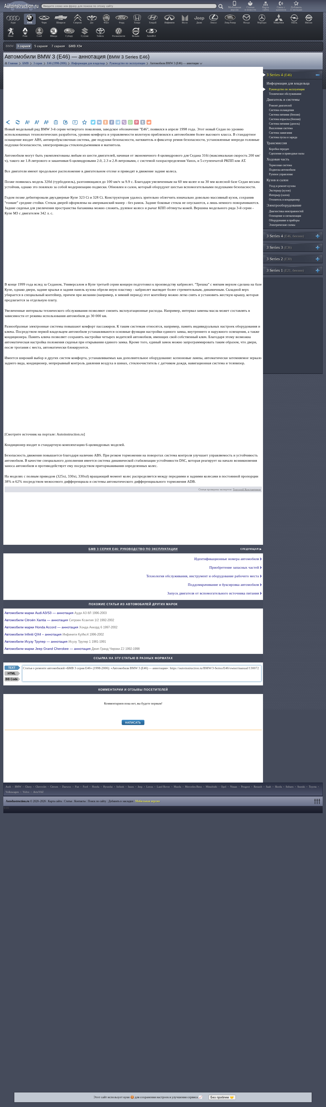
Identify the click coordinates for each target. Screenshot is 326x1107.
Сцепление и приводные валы (286, 153)
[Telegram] (118, 122)
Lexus (149, 786)
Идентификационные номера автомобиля (226, 559)
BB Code (11, 679)
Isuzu (131, 786)
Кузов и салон (277, 180)
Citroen (54, 786)
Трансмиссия (277, 143)
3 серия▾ (24, 46)
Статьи (68, 801)
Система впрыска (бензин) (284, 119)
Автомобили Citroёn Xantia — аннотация (59, 620)
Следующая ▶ (251, 549)
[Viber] (124, 122)
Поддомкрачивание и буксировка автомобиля (223, 585)
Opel (223, 786)
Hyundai (108, 786)
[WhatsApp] (130, 122)
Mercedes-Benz (193, 786)
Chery (28, 786)
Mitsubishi (211, 786)
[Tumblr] (142, 122)
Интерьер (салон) (279, 195)
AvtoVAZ (38, 791)
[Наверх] (318, 801)
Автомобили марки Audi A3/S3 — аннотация (56, 613)
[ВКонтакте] (99, 122)
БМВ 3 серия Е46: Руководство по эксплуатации (133, 549)
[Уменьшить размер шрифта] (27, 122)
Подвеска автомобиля (282, 169)
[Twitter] (93, 122)
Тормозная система (280, 165)
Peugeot (245, 786)
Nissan (233, 786)
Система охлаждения (281, 110)
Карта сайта (265, 8)
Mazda (177, 786)
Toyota (312, 786)
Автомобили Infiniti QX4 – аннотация (54, 634)
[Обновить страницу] (17, 122)
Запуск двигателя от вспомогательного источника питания (213, 593)
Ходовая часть (278, 159)
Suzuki (301, 786)
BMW (18, 786)
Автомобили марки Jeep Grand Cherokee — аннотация (72, 649)
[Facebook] (111, 122)
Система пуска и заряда (283, 137)
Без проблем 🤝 (222, 1097)
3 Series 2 (279, 259)
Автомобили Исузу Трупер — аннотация (55, 641)
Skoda (278, 786)
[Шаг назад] (8, 122)
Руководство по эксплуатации (287, 89)
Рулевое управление (281, 174)
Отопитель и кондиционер (284, 199)
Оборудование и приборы (284, 220)
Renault (258, 786)
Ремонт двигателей (280, 105)
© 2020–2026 (26, 801)
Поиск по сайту (97, 801)
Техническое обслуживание (285, 93)
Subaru (290, 786)
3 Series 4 (279, 75)
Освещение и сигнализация (285, 215)
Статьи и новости (250, 8)
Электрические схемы (282, 225)
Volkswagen (12, 791)
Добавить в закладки (296, 8)
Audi (8, 786)
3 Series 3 (279, 247)
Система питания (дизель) (284, 123)
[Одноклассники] (105, 122)
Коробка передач (279, 149)
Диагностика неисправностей (286, 211)
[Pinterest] (136, 122)
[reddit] (149, 122)
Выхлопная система (281, 128)
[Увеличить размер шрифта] (36, 122)
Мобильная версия (234, 8)
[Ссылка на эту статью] (65, 122)
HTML (12, 673)
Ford (85, 786)
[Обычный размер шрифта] (46, 122)
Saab (268, 786)
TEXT (11, 667)
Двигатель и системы (283, 99)
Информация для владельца (288, 83)
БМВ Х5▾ (75, 46)
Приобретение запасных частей (234, 567)
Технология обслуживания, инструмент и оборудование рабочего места (202, 576)
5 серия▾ (41, 46)
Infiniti (120, 786)
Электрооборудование (284, 205)
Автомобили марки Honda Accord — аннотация (61, 627)
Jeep (140, 786)
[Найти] (221, 6)
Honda (95, 786)
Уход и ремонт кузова (282, 186)
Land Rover (163, 786)
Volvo (26, 791)
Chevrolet (41, 786)
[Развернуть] (319, 236)
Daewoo (66, 786)
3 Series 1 (285, 270)
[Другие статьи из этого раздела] (55, 122)
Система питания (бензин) (284, 114)
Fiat (77, 786)
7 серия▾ (58, 46)
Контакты (80, 801)
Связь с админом (281, 8)
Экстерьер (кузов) (280, 190)
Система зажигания (280, 132)
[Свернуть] (319, 75)
